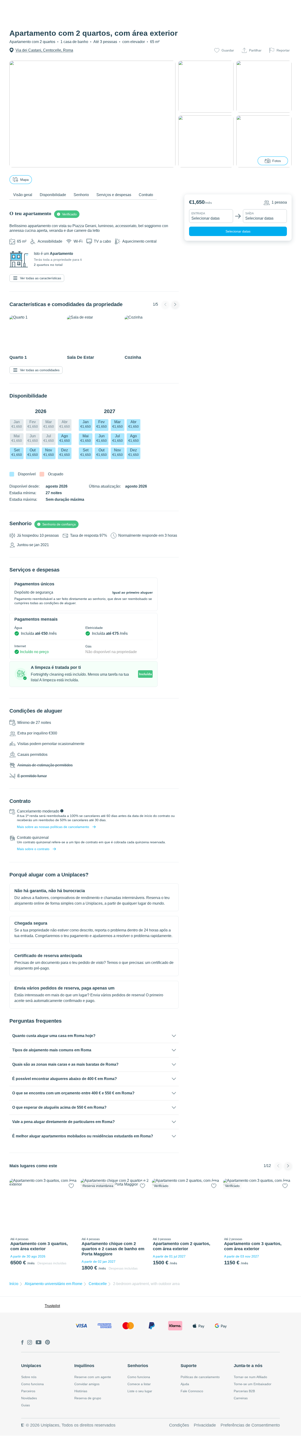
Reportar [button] (283, 50)
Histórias (80, 1391)
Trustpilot (52, 1306)
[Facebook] (22, 1342)
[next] (71, 1206)
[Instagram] (29, 1342)
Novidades (29, 1398)
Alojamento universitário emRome (53, 1284)
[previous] (15, 1206)
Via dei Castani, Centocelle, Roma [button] (44, 50)
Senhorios (137, 1365)
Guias (25, 1405)
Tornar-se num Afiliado (250, 1377)
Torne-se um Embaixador (252, 1384)
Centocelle (98, 1284)
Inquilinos (84, 1365)
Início (13, 1284)
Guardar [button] (228, 50)
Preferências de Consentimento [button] (250, 1425)
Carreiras (241, 1398)
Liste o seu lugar (139, 1391)
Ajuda (185, 1384)
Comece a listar (139, 1384)
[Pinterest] (47, 1342)
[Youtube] (38, 1342)
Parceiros (28, 1391)
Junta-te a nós (248, 1365)
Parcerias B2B (244, 1391)
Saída (249, 213)
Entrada (198, 213)
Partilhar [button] (255, 50)
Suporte (189, 1365)
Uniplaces (31, 1365)
